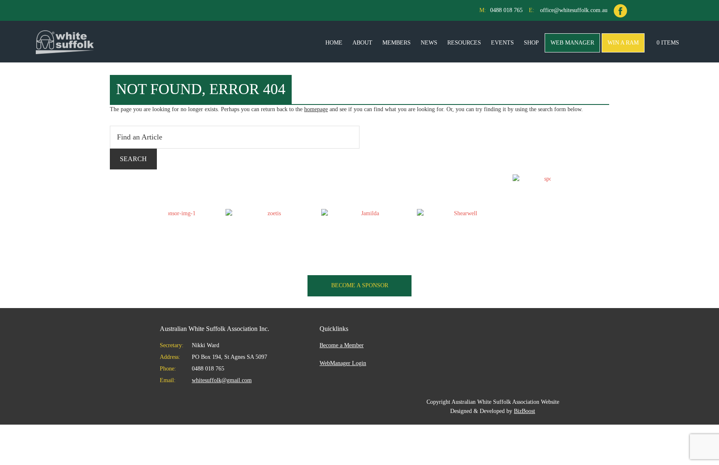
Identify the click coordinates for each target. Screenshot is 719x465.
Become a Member (342, 345)
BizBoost (524, 411)
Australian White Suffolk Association (65, 41)
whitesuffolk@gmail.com (222, 380)
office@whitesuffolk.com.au (573, 10)
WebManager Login (343, 363)
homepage (316, 109)
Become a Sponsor (359, 285)
